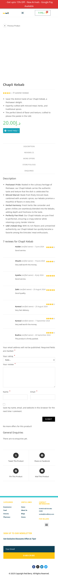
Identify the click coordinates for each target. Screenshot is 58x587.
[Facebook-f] (33, 566)
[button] (22, 12)
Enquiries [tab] (29, 171)
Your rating (9, 356)
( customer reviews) (21, 93)
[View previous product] (5, 26)
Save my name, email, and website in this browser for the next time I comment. (29, 409)
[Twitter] (45, 566)
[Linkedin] (41, 566)
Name (6, 391)
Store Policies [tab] (29, 164)
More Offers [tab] (29, 158)
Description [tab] (29, 146)
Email (33, 391)
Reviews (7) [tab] (29, 152)
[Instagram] (37, 566)
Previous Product (13, 26)
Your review (9, 364)
